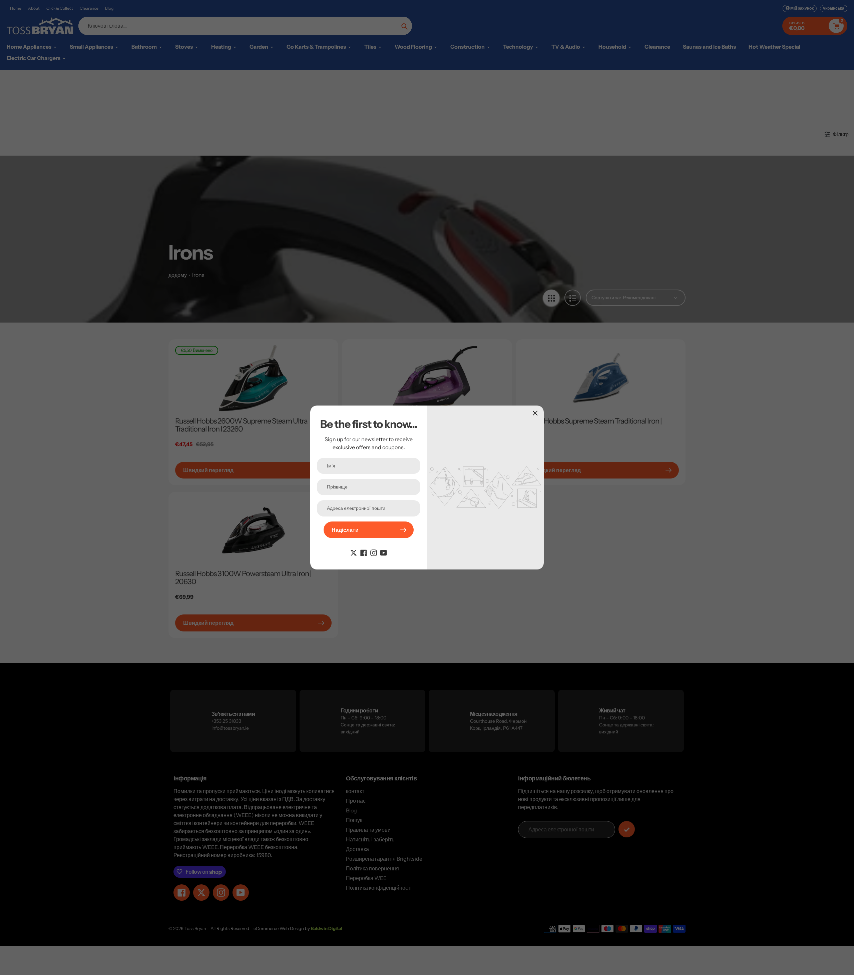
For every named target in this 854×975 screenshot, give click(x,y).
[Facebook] (363, 552)
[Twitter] (353, 552)
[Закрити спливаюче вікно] (535, 413)
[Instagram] (373, 552)
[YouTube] (383, 552)
